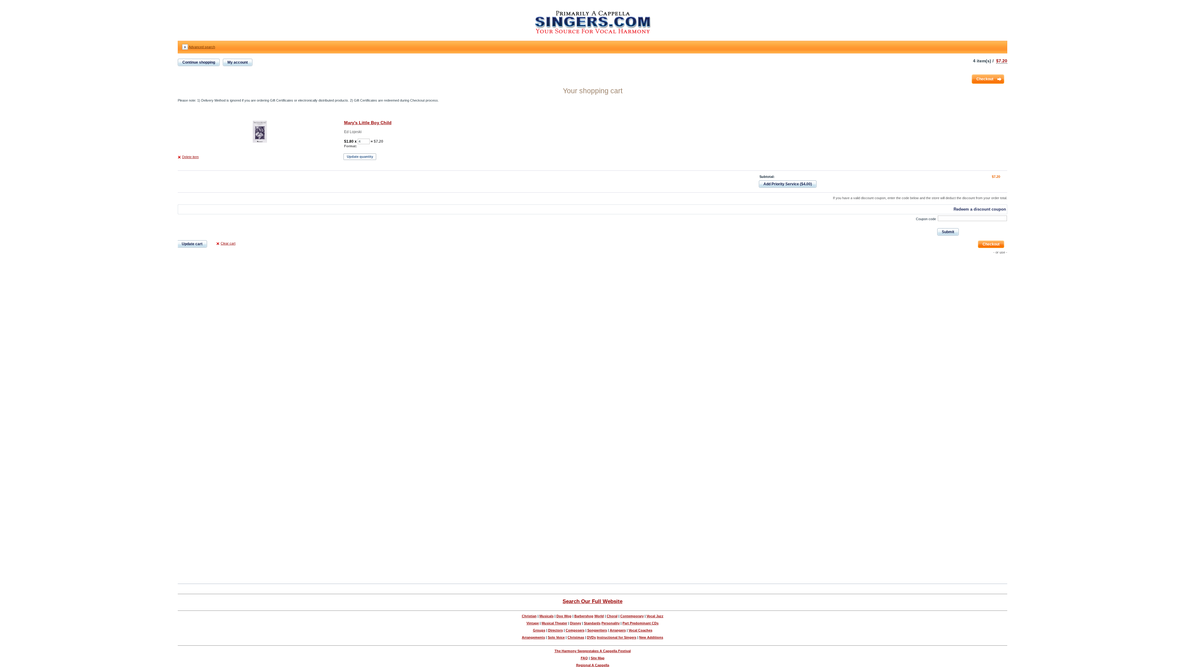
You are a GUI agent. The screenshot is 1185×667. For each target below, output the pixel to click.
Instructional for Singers (616, 637)
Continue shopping (198, 62)
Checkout (984, 79)
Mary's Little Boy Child (368, 122)
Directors (555, 630)
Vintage (532, 623)
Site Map (598, 658)
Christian (529, 616)
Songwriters (597, 630)
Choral (612, 616)
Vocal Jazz (655, 616)
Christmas (576, 637)
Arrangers (618, 630)
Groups (539, 630)
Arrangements (533, 637)
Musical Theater (554, 623)
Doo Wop (564, 616)
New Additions (651, 637)
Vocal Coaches (640, 630)
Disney (575, 623)
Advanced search (202, 47)
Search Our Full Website (592, 601)
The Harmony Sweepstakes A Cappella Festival (593, 651)
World (599, 616)
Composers (575, 630)
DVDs (591, 637)
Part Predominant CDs (640, 623)
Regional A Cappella (592, 665)
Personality (610, 623)
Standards (592, 623)
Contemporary (632, 616)
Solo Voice (556, 637)
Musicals (546, 616)
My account (237, 62)
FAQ (584, 658)
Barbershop (583, 616)
